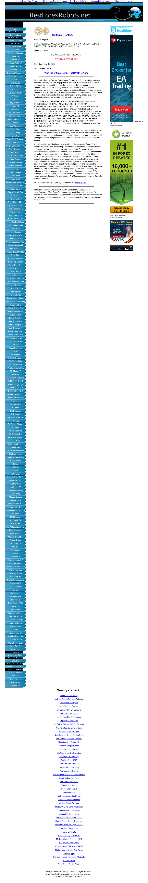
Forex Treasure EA (15, 328)
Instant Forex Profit (15, 477)
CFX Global (15, 89)
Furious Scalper (15, 341)
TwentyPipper (15, 626)
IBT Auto (15, 467)
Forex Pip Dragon (15, 262)
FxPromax (15, 414)
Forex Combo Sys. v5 (15, 146)
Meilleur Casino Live (69, 828)
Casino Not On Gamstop (69, 767)
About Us (15, 676)
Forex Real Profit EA (15, 278)
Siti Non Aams (69, 792)
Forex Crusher (15, 159)
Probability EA (16, 577)
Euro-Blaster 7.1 (15, 109)
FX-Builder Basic (15, 358)
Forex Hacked (15, 199)
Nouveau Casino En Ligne (69, 800)
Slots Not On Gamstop (68, 756)
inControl (15, 474)
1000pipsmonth (15, 46)
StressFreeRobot (15, 613)
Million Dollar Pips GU (15, 510)
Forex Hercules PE (15, 209)
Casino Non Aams (68, 785)
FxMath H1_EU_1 (15, 381)
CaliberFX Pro (15, 86)
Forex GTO (15, 195)
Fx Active (16, 345)
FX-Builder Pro (15, 364)
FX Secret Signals (15, 424)
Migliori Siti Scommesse (69, 814)
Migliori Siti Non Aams (69, 721)
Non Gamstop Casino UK (68, 742)
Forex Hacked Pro (15, 202)
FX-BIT (15, 351)
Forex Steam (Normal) (15, 302)
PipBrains (15, 547)
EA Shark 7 (15, 99)
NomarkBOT (15, 533)
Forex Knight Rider (15, 225)
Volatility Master (15, 640)
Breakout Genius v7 (15, 73)
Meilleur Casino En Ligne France (69, 825)
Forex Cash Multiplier (15, 142)
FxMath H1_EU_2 (15, 384)
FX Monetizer (15, 401)
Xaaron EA (15, 649)
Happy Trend (15, 461)
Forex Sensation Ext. (15, 282)
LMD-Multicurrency (15, 490)
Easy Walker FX (15, 103)
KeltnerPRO (16, 484)
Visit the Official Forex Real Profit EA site (66, 73)
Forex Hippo (15, 212)
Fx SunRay (15, 441)
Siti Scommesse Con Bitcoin (69, 796)
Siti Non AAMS (69, 861)
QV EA (15, 590)
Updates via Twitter (16, 655)
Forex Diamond (15, 166)
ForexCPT (15, 152)
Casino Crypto (69, 853)
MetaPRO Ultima (15, 504)
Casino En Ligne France (69, 746)
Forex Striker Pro (15, 308)
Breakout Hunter (15, 76)
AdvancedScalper (15, 53)
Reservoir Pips (15, 596)
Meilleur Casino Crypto (69, 789)
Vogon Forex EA (15, 633)
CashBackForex (15, 41)
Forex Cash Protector (15, 139)
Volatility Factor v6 (15, 636)
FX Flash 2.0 (15, 371)
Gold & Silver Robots (15, 451)
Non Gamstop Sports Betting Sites (69, 735)
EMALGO (15, 106)
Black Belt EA (15, 66)
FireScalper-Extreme (15, 116)
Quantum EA (15, 583)
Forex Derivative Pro (15, 162)
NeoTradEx (15, 524)
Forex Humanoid (15, 215)
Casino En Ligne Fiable (69, 843)
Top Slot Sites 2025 (69, 760)
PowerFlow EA (15, 570)
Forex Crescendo (15, 156)
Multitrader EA (16, 520)
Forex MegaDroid (15, 245)
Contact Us (15, 686)
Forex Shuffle (15, 285)
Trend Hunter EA (16, 623)
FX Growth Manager (15, 378)
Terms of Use (15, 679)
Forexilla (15, 123)
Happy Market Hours (15, 457)
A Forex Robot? (15, 672)
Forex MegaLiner (16, 249)
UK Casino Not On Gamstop (69, 753)
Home (15, 29)
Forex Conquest (15, 149)
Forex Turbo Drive (15, 335)
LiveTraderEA (15, 487)
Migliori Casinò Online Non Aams (69, 850)
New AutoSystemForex (15, 527)
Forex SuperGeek (15, 311)
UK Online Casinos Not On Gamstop (69, 724)
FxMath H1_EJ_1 (15, 391)
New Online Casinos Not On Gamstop (69, 775)
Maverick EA (15, 500)
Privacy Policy (15, 682)
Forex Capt (15, 136)
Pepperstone (15, 35)
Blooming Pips (15, 70)
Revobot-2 (15, 600)
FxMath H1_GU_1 (15, 388)
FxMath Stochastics (15, 398)
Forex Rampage (15, 275)
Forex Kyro (15, 229)
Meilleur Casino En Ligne (69, 731)
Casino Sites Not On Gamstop (69, 728)
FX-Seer (15, 427)
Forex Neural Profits (15, 252)
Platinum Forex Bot (15, 563)
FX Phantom (15, 411)
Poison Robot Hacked (15, 567)
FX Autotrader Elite (15, 348)
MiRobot (15, 514)
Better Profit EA (15, 63)
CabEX (15, 80)
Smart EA (15, 606)
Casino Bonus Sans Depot (69, 810)
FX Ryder (16, 421)
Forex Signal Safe (15, 288)
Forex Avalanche (16, 126)
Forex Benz (15, 129)
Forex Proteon (15, 272)
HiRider (15, 464)
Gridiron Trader (15, 454)
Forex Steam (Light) (15, 298)
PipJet (15, 553)
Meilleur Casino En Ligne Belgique (69, 699)
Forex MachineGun (15, 235)
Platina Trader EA (15, 560)
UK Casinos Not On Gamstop (69, 710)
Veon (15, 630)
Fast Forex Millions (16, 113)
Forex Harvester (15, 205)
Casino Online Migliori (69, 703)
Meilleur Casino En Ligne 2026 (69, 839)
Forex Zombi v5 (15, 338)
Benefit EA (15, 60)
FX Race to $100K (15, 418)
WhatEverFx (15, 646)
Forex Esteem (15, 172)
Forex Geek (15, 179)
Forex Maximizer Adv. (15, 242)
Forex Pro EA (15, 268)
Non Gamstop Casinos (69, 706)
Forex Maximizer (16, 239)
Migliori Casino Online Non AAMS (69, 846)
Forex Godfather (15, 186)
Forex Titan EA (15, 321)
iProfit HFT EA (15, 480)
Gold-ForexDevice (15, 444)
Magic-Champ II (15, 494)
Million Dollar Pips (15, 507)
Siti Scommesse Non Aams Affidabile (69, 857)
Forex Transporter (15, 325)
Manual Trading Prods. (15, 667)
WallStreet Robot (15, 643)
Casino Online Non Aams (69, 778)
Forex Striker (15, 305)
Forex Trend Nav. (15, 331)
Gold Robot (15, 447)
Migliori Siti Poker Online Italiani (69, 817)
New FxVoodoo (15, 530)
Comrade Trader (15, 93)
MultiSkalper (15, 517)
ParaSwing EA (15, 543)
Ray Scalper (15, 593)
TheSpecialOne (15, 616)
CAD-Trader (15, 83)
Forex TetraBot (15, 318)
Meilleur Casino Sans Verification (69, 807)
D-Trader (15, 96)
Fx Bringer (15, 355)
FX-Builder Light (15, 361)
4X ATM (15, 50)
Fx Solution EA (15, 434)
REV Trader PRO (15, 603)
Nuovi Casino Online (68, 696)
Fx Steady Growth (15, 437)
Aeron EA (15, 56)
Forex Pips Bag (15, 265)
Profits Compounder (15, 580)
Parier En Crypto (69, 832)
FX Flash (15, 374)
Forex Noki (15, 255)
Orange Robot (15, 540)
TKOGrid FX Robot (15, 620)
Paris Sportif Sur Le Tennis (69, 864)
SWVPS (15, 661)
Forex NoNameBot (15, 258)
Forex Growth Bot (15, 192)
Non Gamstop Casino (69, 713)
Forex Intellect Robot (15, 222)
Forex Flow (15, 176)
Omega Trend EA (15, 537)
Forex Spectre (15, 292)
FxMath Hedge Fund (15, 394)
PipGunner (15, 550)
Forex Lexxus (15, 232)
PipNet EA (15, 557)
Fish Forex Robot (15, 119)
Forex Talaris (15, 315)
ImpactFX (15, 471)
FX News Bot (15, 404)
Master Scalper (15, 497)
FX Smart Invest (15, 431)
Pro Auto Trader (15, 573)
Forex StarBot (15, 295)
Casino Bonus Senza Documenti (69, 821)
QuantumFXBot (15, 586)
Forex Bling (15, 133)
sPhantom (15, 610)
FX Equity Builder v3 (15, 368)
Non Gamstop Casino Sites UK (69, 739)
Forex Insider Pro (15, 219)
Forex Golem (15, 189)
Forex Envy (15, 169)
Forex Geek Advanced (15, 182)
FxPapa (15, 408)
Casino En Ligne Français (69, 835)
